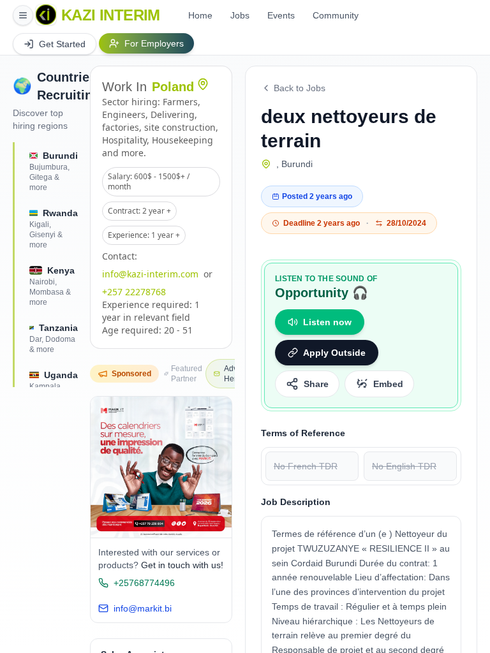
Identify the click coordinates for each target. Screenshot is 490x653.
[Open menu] (23, 15)
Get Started (62, 44)
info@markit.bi (143, 608)
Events (281, 15)
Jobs (239, 15)
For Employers (154, 43)
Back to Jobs (299, 88)
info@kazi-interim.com (150, 274)
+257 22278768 (134, 292)
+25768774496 (144, 583)
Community (336, 15)
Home (200, 15)
